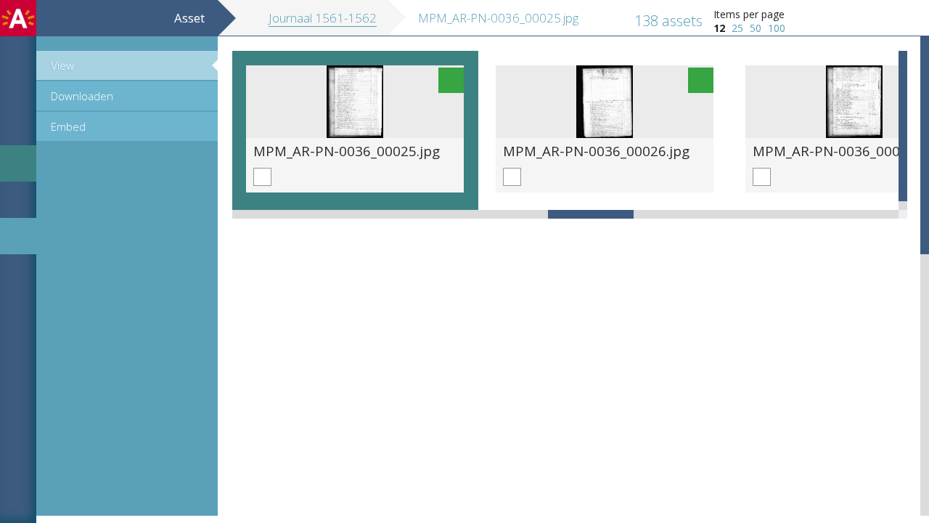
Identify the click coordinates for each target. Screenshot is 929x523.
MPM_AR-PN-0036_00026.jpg (596, 151)
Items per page (749, 14)
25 (737, 28)
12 (719, 28)
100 (776, 28)
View (62, 65)
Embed (68, 126)
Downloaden (82, 96)
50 (755, 28)
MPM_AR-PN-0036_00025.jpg (346, 151)
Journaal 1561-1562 (323, 17)
